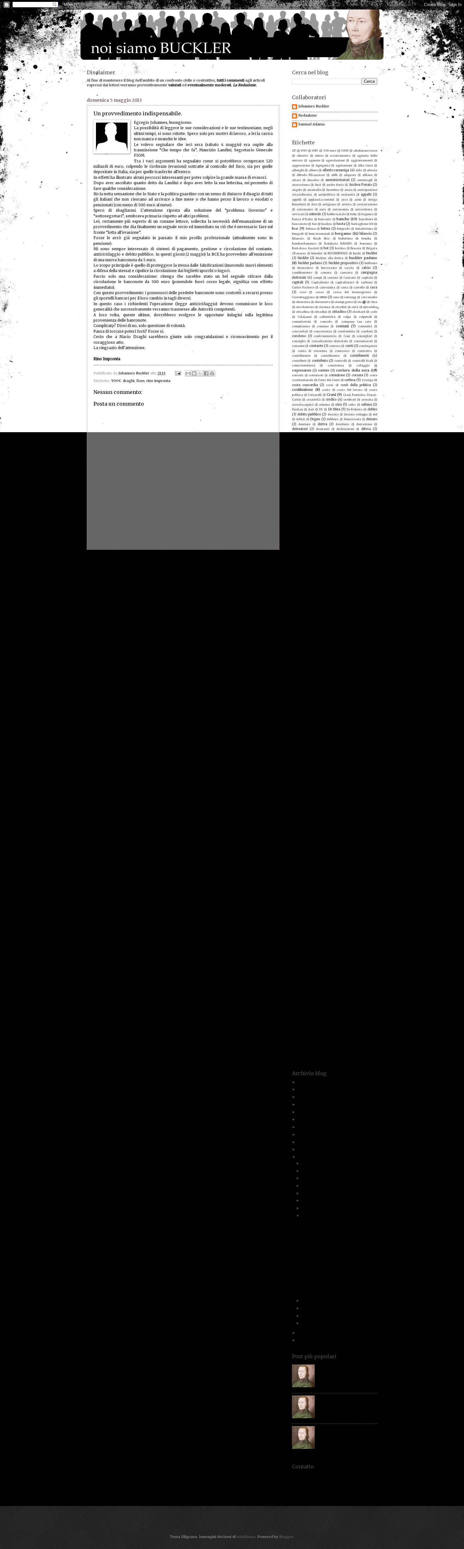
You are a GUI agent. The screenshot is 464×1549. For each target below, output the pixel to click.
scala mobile (317, 911)
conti (349, 346)
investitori (358, 624)
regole (367, 872)
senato (366, 921)
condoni (367, 331)
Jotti (309, 652)
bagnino (367, 214)
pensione (345, 794)
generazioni (304, 561)
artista (347, 204)
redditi (320, 863)
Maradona (340, 701)
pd (357, 789)
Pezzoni (318, 799)
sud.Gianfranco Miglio (312, 980)
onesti (335, 765)
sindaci (338, 936)
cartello (359, 287)
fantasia (353, 507)
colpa (347, 316)
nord (335, 755)
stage (332, 960)
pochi (302, 809)
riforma (333, 882)
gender (372, 556)
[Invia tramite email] (188, 373)
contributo (320, 361)
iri (312, 629)
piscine (361, 804)
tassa (309, 989)
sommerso (329, 945)
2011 (301, 1340)
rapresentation (347, 853)
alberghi (298, 170)
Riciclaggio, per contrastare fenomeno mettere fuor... (335, 1243)
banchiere (366, 219)
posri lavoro (310, 818)
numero (316, 760)
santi (350, 906)
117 (294, 150)
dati (311, 409)
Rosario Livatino (346, 897)
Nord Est (352, 755)
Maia (369, 697)
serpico (371, 926)
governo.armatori (332, 585)
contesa (335, 346)
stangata (366, 960)
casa (373, 287)
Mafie (373, 691)
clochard (358, 311)
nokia (322, 755)
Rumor (318, 902)
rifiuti (296, 882)
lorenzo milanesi (305, 682)
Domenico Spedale (305, 448)
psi (355, 843)
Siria (370, 936)
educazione (316, 468)
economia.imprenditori (308, 463)
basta (340, 224)
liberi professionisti (327, 672)
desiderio (342, 424)
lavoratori (329, 658)
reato (368, 858)
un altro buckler (308, 1019)
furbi (313, 551)
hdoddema (245, 1536)
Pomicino (333, 814)
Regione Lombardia (325, 872)
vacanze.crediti (307, 1033)
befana (311, 228)
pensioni (365, 794)
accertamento (340, 155)
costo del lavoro (349, 389)
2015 (302, 1142)
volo (307, 1048)
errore (296, 482)
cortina (349, 380)
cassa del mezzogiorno (352, 292)
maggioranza (324, 697)
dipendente (320, 433)
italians (367, 634)
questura (298, 853)
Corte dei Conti (329, 380)
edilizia (297, 468)
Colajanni (304, 316)
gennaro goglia (345, 561)
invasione (339, 624)
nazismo (319, 745)
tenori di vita (316, 999)
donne (366, 448)
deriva (322, 424)
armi (357, 199)
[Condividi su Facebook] (206, 373)
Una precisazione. (316, 1272)
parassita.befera (341, 780)
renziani (298, 877)
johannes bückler (351, 645)
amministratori (337, 180)
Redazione (307, 115)
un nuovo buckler (345, 1024)
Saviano (298, 911)
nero (357, 745)
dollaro (367, 443)
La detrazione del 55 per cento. (328, 1233)
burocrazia (329, 267)
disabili (344, 438)
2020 (302, 1112)
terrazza (340, 999)
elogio (309, 473)
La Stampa (339, 652)
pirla (345, 804)
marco (296, 706)
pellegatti (370, 789)
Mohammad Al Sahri (358, 726)
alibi (334, 175)
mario (341, 706)
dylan (363, 453)
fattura (322, 512)
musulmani (348, 736)
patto (319, 789)
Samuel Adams (311, 124)
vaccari (329, 1033)
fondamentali (325, 536)
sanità (334, 907)
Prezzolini (370, 824)
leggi (323, 667)
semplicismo (345, 921)
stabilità (298, 960)
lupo (335, 687)
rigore (367, 882)
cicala (361, 302)
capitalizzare (344, 282)
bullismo (371, 263)
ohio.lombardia (361, 760)
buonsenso (305, 267)
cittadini (320, 311)
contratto (364, 351)
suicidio (340, 980)
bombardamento (304, 243)
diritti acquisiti (307, 438)
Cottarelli (315, 394)
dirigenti (371, 433)
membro (317, 716)
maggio (302, 697)
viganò (328, 1038)
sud (374, 975)
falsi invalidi (348, 502)
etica (315, 487)
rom (295, 897)
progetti (343, 833)
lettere (298, 672)
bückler (303, 258)
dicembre (310, 1163)
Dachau (297, 409)
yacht (361, 1053)
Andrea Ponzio (360, 185)
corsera (357, 375)
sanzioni (366, 906)
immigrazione (302, 600)
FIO (308, 532)
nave (347, 741)
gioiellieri (347, 566)
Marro (372, 706)
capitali (297, 282)
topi (370, 1004)
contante (316, 346)
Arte (314, 204)
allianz (367, 175)
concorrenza (323, 331)
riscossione (319, 892)
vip (330, 1043)
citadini (341, 307)
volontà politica (343, 1048)
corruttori (316, 375)
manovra (319, 701)
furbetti (297, 551)
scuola (372, 916)
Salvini (366, 902)
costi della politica (356, 385)
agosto (308, 1193)
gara (337, 556)
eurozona (366, 487)
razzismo (351, 858)
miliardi (332, 721)
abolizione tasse (366, 150)
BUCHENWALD (338, 253)
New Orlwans (301, 750)
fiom (140, 380)
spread (329, 955)
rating (316, 858)
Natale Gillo (330, 740)
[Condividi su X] (200, 373)
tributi (313, 1014)
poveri (328, 818)
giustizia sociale (325, 576)
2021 (302, 1104)
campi (317, 277)
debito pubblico (309, 414)
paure (346, 789)
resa (312, 877)
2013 (301, 1157)
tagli (311, 985)
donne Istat (300, 453)
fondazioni (349, 536)
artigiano (329, 204)
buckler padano (363, 258)
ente (348, 473)
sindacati (299, 936)
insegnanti (364, 619)
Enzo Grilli (365, 473)
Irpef (325, 629)
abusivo (302, 155)
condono (299, 336)
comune (323, 326)
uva (374, 1029)
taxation (298, 994)
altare (296, 180)
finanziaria (300, 527)
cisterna (324, 307)
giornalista (300, 570)
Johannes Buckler (313, 106)
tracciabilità (318, 1009)
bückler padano (310, 263)
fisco (345, 531)
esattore (314, 483)
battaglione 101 (362, 224)
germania (299, 566)
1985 (315, 150)
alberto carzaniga (336, 170)
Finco (320, 527)
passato (341, 784)
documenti (349, 443)
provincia (337, 843)
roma (307, 897)
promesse (316, 838)
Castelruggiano (303, 297)
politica (347, 809)
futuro (339, 551)
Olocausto (299, 765)
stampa (347, 960)
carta (344, 287)
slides (314, 941)
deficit (300, 419)
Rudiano (302, 902)
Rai (328, 853)
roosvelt (323, 897)
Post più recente (107, 561)
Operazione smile (360, 765)
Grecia (321, 590)
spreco (366, 955)
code (373, 311)
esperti (367, 482)
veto (313, 1038)
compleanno (301, 326)
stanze (297, 965)
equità (319, 478)
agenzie (314, 160)
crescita (367, 399)
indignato (314, 614)
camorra (346, 272)
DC (321, 409)
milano (314, 721)
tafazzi (297, 985)
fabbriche (348, 497)
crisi (338, 404)
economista (339, 463)
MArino (326, 706)
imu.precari (364, 610)
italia (334, 634)
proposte (335, 838)
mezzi (368, 716)
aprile (306, 1300)
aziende (315, 214)
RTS (374, 897)
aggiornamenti (362, 160)
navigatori (365, 740)
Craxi (331, 394)
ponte (348, 814)
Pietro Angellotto (364, 799)
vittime (368, 1043)
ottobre (308, 1178)
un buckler (360, 1019)
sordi (348, 945)
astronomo (305, 209)
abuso (319, 155)
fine (333, 527)
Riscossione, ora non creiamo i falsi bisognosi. (332, 1224)
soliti (310, 945)
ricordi (352, 877)
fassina (303, 512)
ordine (296, 770)
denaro (371, 419)
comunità (365, 326)
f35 (335, 497)
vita (340, 1043)
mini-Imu (366, 721)
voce (295, 1048)
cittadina (303, 311)
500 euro (329, 150)
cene (336, 297)
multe (373, 731)
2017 (301, 1127)
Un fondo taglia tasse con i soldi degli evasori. (333, 1289)
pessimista (300, 799)
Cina (374, 302)
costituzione (302, 389)
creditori (349, 399)
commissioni (301, 321)
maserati (317, 711)
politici (366, 809)
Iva (317, 639)
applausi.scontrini (321, 199)
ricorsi (367, 877)
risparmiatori (345, 892)
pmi (374, 804)
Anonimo (332, 189)
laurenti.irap (306, 657)
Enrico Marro (329, 473)
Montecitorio (318, 731)
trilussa (360, 1014)
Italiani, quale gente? (336, 1397)
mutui (368, 736)
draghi (128, 380)
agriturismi (344, 165)
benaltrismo (364, 228)
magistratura (349, 697)
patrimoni (303, 789)
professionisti (302, 833)
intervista (317, 624)
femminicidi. (301, 517)
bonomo (366, 243)
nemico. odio (339, 745)
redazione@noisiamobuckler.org (334, 1494)
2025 (302, 1082)
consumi (298, 346)
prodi (368, 828)
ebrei (340, 458)
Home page (183, 561)
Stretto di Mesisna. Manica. (317, 975)
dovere (319, 453)
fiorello (331, 532)
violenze (317, 1043)
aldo (358, 170)
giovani (319, 571)
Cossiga (367, 380)
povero (342, 818)
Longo (351, 677)
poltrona (315, 814)
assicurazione (367, 204)
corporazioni (301, 370)
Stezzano (322, 970)
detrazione (364, 424)
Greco (335, 590)
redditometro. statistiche (336, 867)
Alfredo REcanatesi (311, 175)
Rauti (333, 858)
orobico (312, 770)
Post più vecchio (259, 561)
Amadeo (313, 180)
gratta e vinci (302, 590)
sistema (298, 941)
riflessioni (314, 882)
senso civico (301, 926)
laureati (371, 652)
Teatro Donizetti (339, 994)
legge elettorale (361, 662)
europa (347, 487)
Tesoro (359, 999)
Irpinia (356, 629)
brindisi (316, 253)
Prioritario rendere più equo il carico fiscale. (333, 1254)
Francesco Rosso (324, 546)
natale (311, 740)
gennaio (309, 1323)
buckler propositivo (343, 263)
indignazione (335, 614)
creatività (313, 399)
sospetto (365, 945)
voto (374, 1048)
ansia (348, 189)
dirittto (328, 438)
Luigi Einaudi (355, 682)
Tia (323, 1004)
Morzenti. (357, 731)
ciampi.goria (344, 302)
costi (329, 385)
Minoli (333, 726)
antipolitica (326, 194)
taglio (325, 985)
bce (295, 228)
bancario (324, 219)
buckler (371, 253)
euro (330, 487)
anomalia (314, 189)
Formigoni (333, 541)
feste (329, 517)
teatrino (316, 994)
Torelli (297, 1009)
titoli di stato (353, 1004)
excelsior (322, 497)
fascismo (370, 507)
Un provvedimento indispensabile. (330, 1279)
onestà (318, 765)
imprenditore (367, 600)
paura (332, 790)
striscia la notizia (354, 975)
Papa (295, 780)
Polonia (298, 814)
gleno (350, 576)
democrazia (352, 419)
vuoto (300, 1053)
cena (323, 297)
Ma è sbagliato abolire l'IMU (326, 1264)
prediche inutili (362, 818)
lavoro (351, 658)
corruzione (337, 375)
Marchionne (363, 701)
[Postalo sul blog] (194, 373)
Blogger (286, 1536)
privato (335, 828)
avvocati (298, 214)
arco (344, 199)
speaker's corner (324, 950)
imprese (304, 610)
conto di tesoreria (312, 351)
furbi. (325, 551)
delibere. (333, 419)
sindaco (356, 936)
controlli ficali (362, 360)
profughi (324, 833)
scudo (354, 916)
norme (297, 760)
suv (353, 980)
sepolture (339, 926)
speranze (366, 950)
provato (353, 838)
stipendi (339, 970)
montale (298, 731)
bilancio (366, 234)
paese (369, 770)
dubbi (350, 453)
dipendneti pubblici (346, 433)
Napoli (296, 740)
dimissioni (299, 433)
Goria (316, 580)
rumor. (333, 902)
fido (352, 517)
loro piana (332, 682)
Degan (315, 419)
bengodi (298, 233)
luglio (306, 1200)
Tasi (295, 990)
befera (325, 229)
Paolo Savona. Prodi (358, 775)
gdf (360, 556)
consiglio (299, 341)
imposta (344, 600)
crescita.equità (303, 404)
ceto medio (369, 297)
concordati (300, 331)
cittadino (339, 312)
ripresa (297, 892)
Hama (314, 595)
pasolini (325, 784)
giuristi (368, 570)
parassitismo (367, 780)
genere (324, 561)
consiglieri (364, 336)
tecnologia (365, 994)
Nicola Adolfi (326, 750)
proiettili (298, 838)
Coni (346, 336)
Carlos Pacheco (303, 287)
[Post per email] (177, 373)
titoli (334, 1004)
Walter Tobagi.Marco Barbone (330, 1053)
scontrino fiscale (331, 916)
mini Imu (348, 721)
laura (357, 652)
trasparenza (342, 1009)
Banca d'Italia (302, 219)
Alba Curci (365, 165)
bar (314, 224)
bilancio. (298, 238)
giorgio (366, 566)
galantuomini (302, 556)
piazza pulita (337, 799)
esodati (334, 482)
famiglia (298, 507)
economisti (363, 463)
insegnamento (338, 619)
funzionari (365, 546)
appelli (296, 199)
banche (342, 219)
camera (325, 272)
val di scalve (351, 1034)
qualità (365, 848)
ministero (299, 726)
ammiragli (364, 180)
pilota (333, 804)
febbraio (309, 1316)
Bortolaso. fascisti (305, 248)
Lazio (368, 657)
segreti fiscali (320, 921)
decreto (333, 414)
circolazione (305, 307)
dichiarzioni (345, 429)
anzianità (348, 194)
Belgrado (343, 228)
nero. (369, 745)
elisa (295, 473)
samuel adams (305, 906)
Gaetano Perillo (361, 551)
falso (368, 502)
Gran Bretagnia (361, 585)
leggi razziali (345, 667)
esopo (351, 482)
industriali (357, 614)
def (375, 414)
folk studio (300, 536)
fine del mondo (353, 527)
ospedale (330, 770)
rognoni (366, 892)
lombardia (332, 677)
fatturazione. (345, 512)
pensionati (304, 794)
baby (353, 214)
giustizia (298, 576)
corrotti (297, 375)
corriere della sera (352, 370)
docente (330, 443)
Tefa (295, 999)
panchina (313, 775)
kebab (322, 652)
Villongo (345, 1038)
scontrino (305, 916)
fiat (340, 517)
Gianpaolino (324, 566)
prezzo (354, 824)
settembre (311, 1185)
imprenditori (347, 605)
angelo (297, 189)
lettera (366, 667)
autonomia (340, 209)
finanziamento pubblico (354, 522)
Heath (327, 595)
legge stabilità (303, 667)
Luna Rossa (318, 687)
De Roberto (354, 409)
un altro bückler (337, 1019)
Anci (318, 184)
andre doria (335, 184)
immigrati (364, 595)
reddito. (365, 862)
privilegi (351, 828)
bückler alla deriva (330, 258)
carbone (366, 282)
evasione (301, 492)
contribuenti (359, 356)
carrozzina (327, 287)
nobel (309, 755)
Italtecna (298, 639)
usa (355, 1029)
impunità (325, 610)
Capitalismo (320, 282)
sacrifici (348, 902)
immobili (326, 600)
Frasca (347, 546)
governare (369, 580)
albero (313, 170)
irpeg (341, 629)
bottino (340, 248)
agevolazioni (335, 160)
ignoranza (344, 595)
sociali (329, 941)
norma (368, 755)
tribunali (298, 1014)
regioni (351, 872)
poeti (331, 809)
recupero (298, 862)
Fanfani (315, 507)
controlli (340, 360)
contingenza (368, 346)
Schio (354, 911)
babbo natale (336, 214)
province (316, 843)
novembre (310, 1171)
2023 (302, 1089)
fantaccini (334, 507)
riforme (351, 882)
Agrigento (323, 165)
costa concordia (305, 385)
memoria (335, 716)
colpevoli (365, 316)
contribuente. (330, 355)
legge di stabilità (333, 662)
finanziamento (320, 522)
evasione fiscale (335, 492)
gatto (349, 556)
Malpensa (299, 701)
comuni (342, 326)
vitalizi (353, 1043)
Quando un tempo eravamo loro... (347, 1428)
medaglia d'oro (361, 711)
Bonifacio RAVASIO (338, 243)
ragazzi (315, 853)
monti (338, 731)
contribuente (301, 355)
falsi (329, 502)
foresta (297, 541)
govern (352, 580)
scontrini (370, 912)
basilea (326, 224)
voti (363, 1048)
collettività (327, 316)
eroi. (369, 478)
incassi (297, 614)
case (303, 292)
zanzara (302, 1058)
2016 (302, 1134)
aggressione (301, 165)
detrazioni (300, 429)
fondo (368, 536)
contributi (299, 360)
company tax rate (356, 321)
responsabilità (331, 877)
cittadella (370, 307)
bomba (366, 238)
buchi (357, 253)
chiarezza (303, 302)
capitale (367, 277)
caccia (349, 267)
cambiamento (302, 272)
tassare (322, 989)
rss (364, 897)
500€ (116, 380)
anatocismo (301, 184)
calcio (366, 268)
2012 (302, 1333)
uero (374, 1014)
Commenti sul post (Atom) (128, 571)
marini (311, 706)
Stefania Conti (342, 965)
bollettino (345, 238)
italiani (349, 634)
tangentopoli (363, 985)
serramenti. (307, 931)
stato (316, 965)
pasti (355, 784)
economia (362, 458)
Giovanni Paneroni (344, 570)
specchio (348, 950)
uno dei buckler (336, 1029)
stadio (315, 960)
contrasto (342, 351)
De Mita (334, 409)
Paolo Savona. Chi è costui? (341, 1366)
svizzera (367, 980)
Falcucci (313, 502)
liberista (354, 672)
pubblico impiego (338, 848)
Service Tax (332, 931)
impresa (371, 605)
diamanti (323, 429)
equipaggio (300, 478)
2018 (302, 1119)
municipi (303, 736)
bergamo (343, 233)
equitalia (338, 477)
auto (322, 209)
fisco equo (365, 532)
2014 (301, 1149)
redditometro (302, 868)
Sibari (353, 931)
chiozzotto (322, 302)
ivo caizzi (341, 639)
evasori (363, 492)
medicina (299, 716)
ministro (317, 726)
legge (312, 662)
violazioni (365, 1038)
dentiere (304, 424)
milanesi (298, 721)
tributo (328, 1014)
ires (301, 629)
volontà (320, 1048)
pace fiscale (350, 770)
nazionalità (300, 745)
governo (304, 585)
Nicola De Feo (352, 750)
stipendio (357, 970)
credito (331, 399)
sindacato (320, 936)
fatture (367, 512)
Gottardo (335, 580)
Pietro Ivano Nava (310, 804)
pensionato (324, 794)
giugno (308, 1208)
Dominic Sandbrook (340, 448)
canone (332, 277)
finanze (297, 522)
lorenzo (367, 677)
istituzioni (316, 634)
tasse (337, 989)
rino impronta (158, 380)
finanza (366, 517)
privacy (319, 828)
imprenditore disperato (315, 605)
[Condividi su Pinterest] (212, 373)
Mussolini (324, 736)
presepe (297, 824)
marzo (307, 1308)
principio (302, 828)
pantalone (332, 775)
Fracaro (352, 541)
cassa (319, 292)
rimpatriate (300, 887)
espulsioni (299, 487)
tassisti (367, 989)
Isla (369, 629)
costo (326, 389)
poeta (317, 809)
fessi (318, 517)
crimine (324, 404)
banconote (299, 224)
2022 (302, 1097)
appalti (366, 194)
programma (363, 833)
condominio (346, 331)
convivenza (336, 365)
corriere (323, 370)
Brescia (355, 248)
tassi (354, 989)
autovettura (363, 209)
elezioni (366, 468)
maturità (337, 711)
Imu (343, 610)
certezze (350, 297)
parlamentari (305, 784)
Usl (364, 1029)
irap (374, 624)
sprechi (346, 955)
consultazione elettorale (330, 341)
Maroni (356, 707)
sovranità (299, 950)
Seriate (356, 926)
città (354, 307)
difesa (366, 429)
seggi (300, 921)
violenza (298, 1043)
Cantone (349, 277)
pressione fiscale (319, 824)
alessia (372, 170)
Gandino (323, 556)
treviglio (364, 1009)
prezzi (340, 824)
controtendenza (303, 365)
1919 (303, 150)
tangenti (341, 985)
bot (326, 248)
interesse (298, 624)
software (365, 941)
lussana (350, 687)
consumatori (363, 341)
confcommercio (325, 336)
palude (297, 775)
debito (372, 409)
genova (367, 561)
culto (352, 404)
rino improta (362, 887)
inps (316, 620)
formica (315, 541)
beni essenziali (319, 233)
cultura (366, 404)
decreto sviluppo (356, 414)
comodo (326, 321)
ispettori (298, 634)
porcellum (364, 814)
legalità (297, 662)
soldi (295, 945)
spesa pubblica (304, 955)
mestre (353, 716)
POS (294, 818)
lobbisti (313, 677)
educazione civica (342, 468)
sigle (368, 931)
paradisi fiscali (314, 780)
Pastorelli (370, 784)
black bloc (321, 238)
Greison (350, 590)
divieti (315, 443)
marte (300, 711)
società (345, 941)
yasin (373, 1053)
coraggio (363, 365)
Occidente (335, 760)
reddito (342, 863)
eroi (358, 478)
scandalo (338, 911)
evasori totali (302, 497)
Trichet (343, 1014)
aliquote (350, 175)
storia (372, 970)
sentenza (321, 926)
